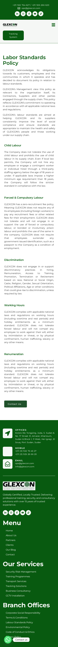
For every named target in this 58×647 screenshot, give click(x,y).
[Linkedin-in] (17, 13)
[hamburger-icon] (53, 25)
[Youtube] (35, 13)
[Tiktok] (40, 13)
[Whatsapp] (8, 639)
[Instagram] (23, 13)
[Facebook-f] (29, 13)
